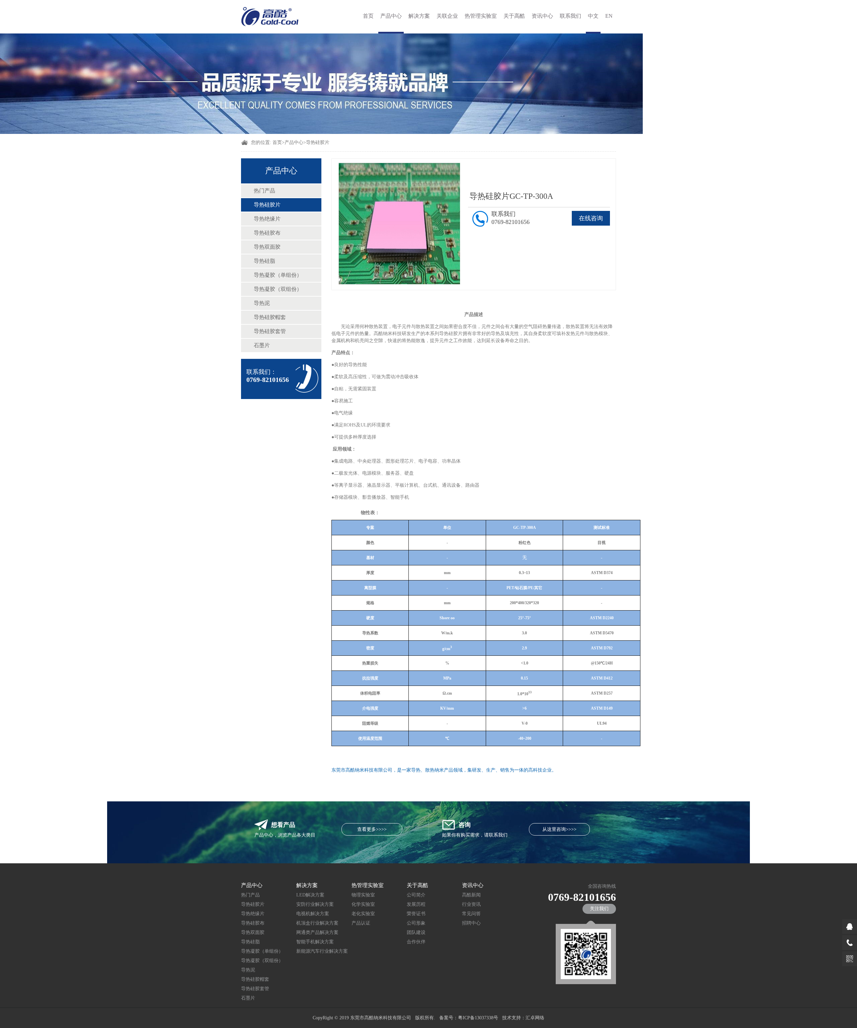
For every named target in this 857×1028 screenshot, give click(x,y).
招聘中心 (471, 923)
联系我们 (570, 16)
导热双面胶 (267, 247)
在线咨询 (591, 218)
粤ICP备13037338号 (478, 1017)
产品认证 (361, 923)
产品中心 (391, 16)
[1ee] (321, 132)
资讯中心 (542, 16)
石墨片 (262, 345)
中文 (593, 16)
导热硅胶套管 (270, 331)
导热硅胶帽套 (270, 317)
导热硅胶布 (267, 233)
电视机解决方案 (312, 913)
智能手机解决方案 (315, 941)
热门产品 (264, 190)
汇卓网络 (535, 1017)
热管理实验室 (481, 16)
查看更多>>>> (372, 829)
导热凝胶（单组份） (278, 275)
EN (609, 16)
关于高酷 (514, 16)
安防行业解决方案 (315, 904)
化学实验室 (363, 904)
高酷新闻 (471, 894)
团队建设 (416, 932)
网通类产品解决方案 (317, 932)
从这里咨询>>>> (559, 829)
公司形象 (416, 923)
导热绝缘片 (267, 219)
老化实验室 (363, 913)
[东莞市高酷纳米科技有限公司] (270, 17)
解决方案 (419, 16)
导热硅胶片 (317, 142)
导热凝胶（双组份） (278, 289)
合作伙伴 (416, 941)
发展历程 (416, 904)
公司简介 (416, 894)
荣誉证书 (416, 913)
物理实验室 (363, 894)
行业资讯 (471, 904)
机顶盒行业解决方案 (317, 923)
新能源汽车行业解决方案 (322, 951)
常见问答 (471, 913)
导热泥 (262, 303)
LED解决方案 (310, 894)
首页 (368, 16)
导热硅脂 (264, 261)
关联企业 (447, 16)
